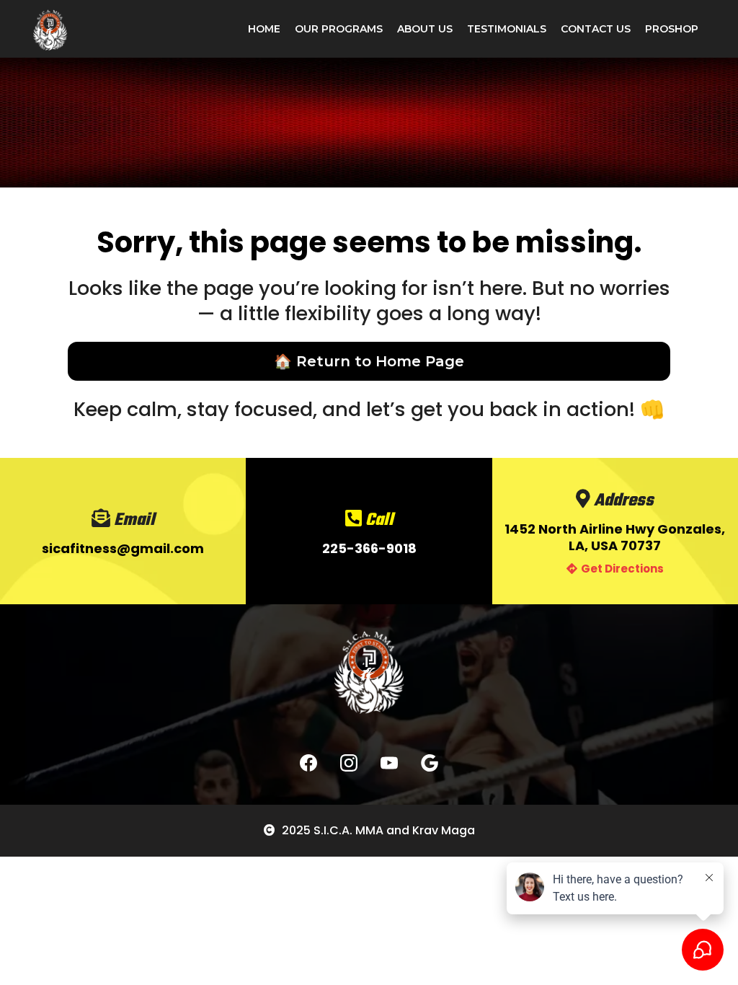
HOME (264, 28)
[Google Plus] (429, 763)
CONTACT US (596, 28)
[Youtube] (389, 763)
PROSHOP (671, 28)
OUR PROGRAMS (339, 28)
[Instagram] (349, 763)
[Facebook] (308, 763)
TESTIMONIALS (506, 28)
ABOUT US (425, 28)
